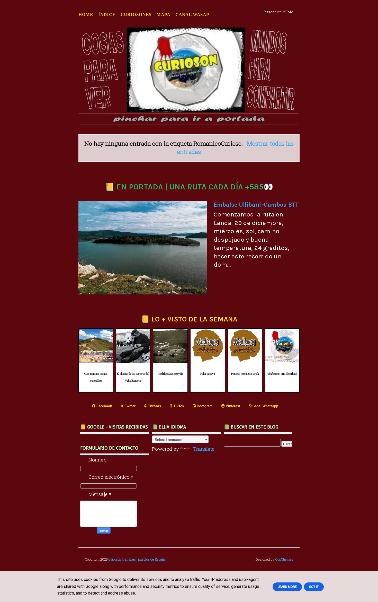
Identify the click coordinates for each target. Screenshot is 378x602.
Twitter (130, 406)
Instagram (204, 406)
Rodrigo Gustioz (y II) (170, 374)
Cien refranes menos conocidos (95, 377)
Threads (154, 406)
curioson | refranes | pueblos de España (137, 559)
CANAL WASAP (192, 14)
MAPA (163, 14)
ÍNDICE (106, 14)
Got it (314, 587)
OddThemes (284, 559)
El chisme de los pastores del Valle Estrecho (133, 377)
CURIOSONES (136, 14)
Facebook (103, 406)
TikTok (178, 406)
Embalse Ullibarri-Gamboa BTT (256, 204)
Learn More (287, 587)
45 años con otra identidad (282, 374)
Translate (203, 449)
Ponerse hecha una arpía (245, 374)
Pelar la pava (207, 374)
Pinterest (232, 406)
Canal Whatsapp (264, 406)
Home (85, 14)
